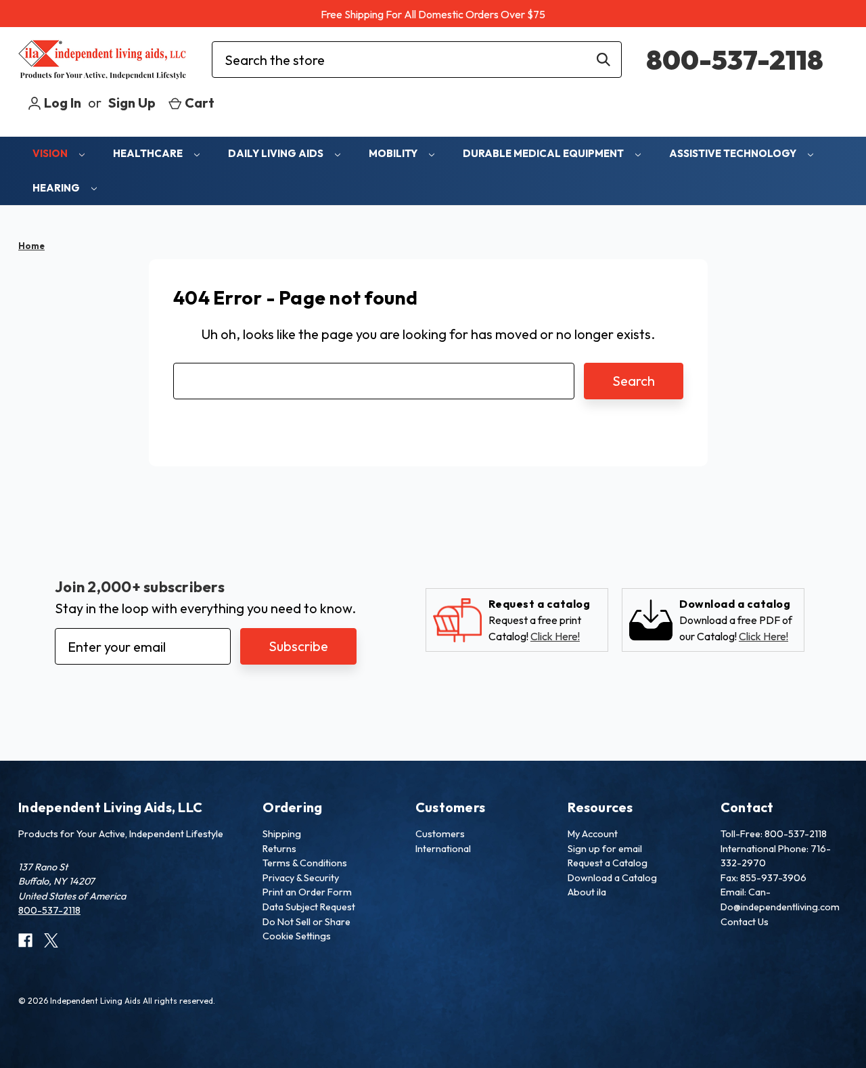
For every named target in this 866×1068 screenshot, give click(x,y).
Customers (440, 834)
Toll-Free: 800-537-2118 (774, 834)
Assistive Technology (733, 153)
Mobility (394, 153)
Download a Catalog (612, 878)
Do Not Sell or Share (306, 922)
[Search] (603, 59)
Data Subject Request (309, 907)
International (443, 849)
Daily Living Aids (276, 153)
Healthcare (149, 153)
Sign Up (132, 102)
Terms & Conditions (305, 863)
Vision (51, 153)
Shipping (282, 834)
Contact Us (745, 922)
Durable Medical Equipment (544, 153)
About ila (587, 892)
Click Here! (555, 636)
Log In (61, 102)
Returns (279, 849)
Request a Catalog (607, 863)
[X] (51, 940)
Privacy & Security (301, 878)
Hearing (57, 187)
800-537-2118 (734, 59)
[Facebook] (25, 940)
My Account (593, 834)
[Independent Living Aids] (102, 60)
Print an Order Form (307, 892)
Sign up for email (605, 849)
